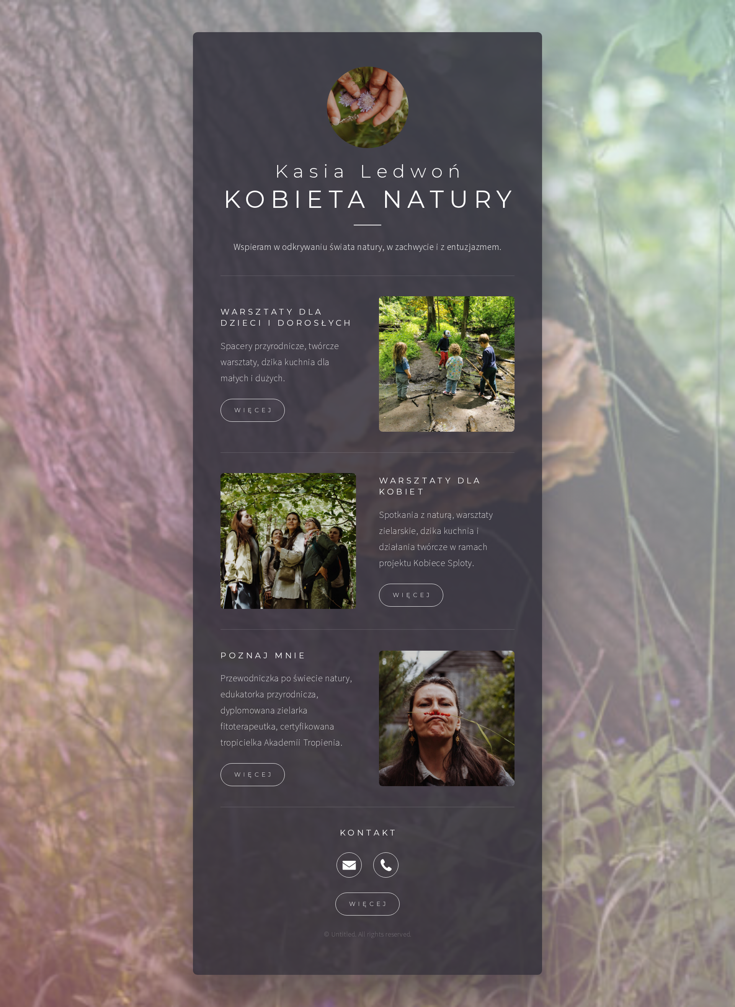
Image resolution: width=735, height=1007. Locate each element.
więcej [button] (254, 410)
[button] (349, 865)
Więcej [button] (254, 774)
